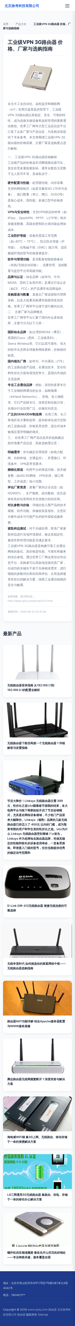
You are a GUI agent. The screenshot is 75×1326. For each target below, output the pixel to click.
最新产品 (12, 633)
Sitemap (43, 1314)
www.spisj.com (38, 1309)
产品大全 (21, 24)
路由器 (52, 1309)
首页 (5, 24)
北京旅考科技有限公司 (22, 5)
